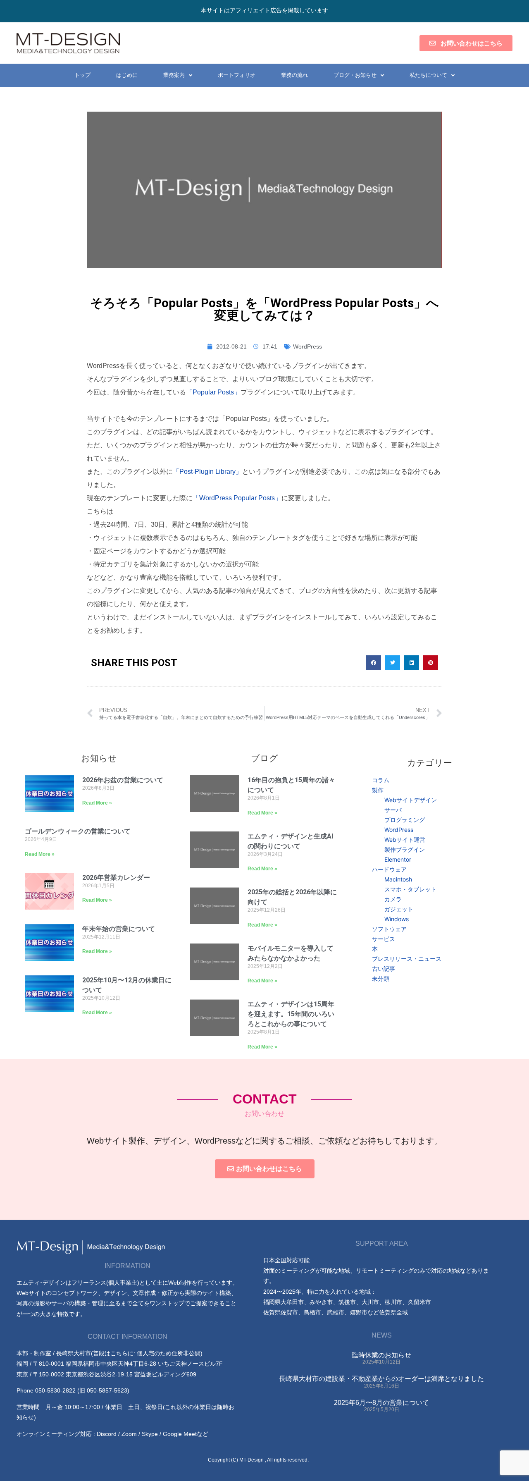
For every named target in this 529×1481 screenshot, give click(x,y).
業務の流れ (294, 75)
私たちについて (428, 75)
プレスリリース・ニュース (406, 958)
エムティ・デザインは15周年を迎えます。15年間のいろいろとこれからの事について (291, 1014)
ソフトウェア (389, 928)
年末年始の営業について (118, 929)
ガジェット (398, 908)
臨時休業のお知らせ (381, 1355)
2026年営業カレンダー (116, 877)
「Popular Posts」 (213, 392)
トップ (82, 75)
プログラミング (404, 819)
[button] (373, 662)
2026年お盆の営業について (122, 780)
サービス (383, 938)
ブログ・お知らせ (355, 75)
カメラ (393, 899)
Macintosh (398, 879)
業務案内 (174, 75)
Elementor (397, 859)
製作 (378, 789)
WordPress (307, 346)
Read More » (97, 803)
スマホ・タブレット (410, 889)
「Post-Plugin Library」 (207, 471)
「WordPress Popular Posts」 (237, 498)
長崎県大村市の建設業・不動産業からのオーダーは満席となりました (381, 1378)
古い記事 (383, 968)
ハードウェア (389, 869)
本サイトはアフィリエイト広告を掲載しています (264, 10)
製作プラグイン (404, 849)
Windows (396, 918)
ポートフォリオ (236, 75)
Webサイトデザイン (410, 799)
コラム (380, 779)
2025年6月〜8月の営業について (381, 1402)
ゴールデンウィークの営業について (78, 831)
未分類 (380, 978)
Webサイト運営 (404, 839)
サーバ (393, 809)
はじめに (127, 75)
